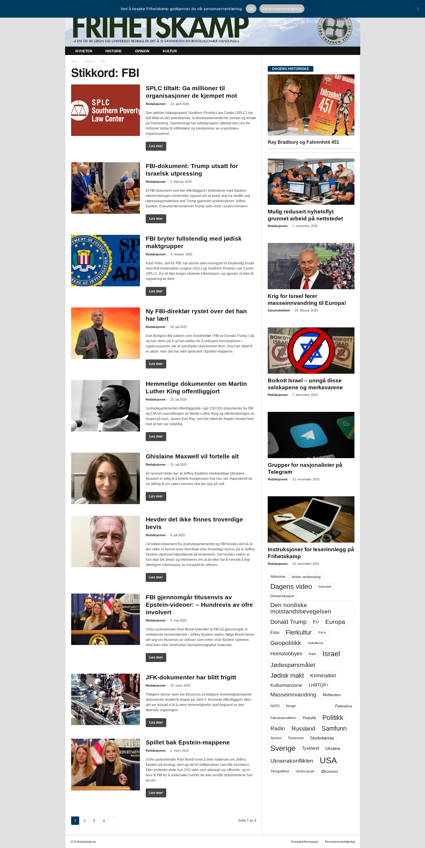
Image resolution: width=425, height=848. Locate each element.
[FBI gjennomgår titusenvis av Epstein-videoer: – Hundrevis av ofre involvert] (105, 619)
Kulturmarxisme (286, 685)
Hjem (74, 61)
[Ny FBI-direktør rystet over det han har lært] (105, 333)
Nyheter (83, 51)
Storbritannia (322, 738)
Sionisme (296, 738)
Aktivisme (277, 577)
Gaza (322, 632)
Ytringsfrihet (279, 771)
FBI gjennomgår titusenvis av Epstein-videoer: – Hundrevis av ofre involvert (199, 604)
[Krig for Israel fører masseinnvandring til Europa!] (311, 266)
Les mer (156, 146)
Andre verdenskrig (306, 577)
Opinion (142, 51)
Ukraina (332, 748)
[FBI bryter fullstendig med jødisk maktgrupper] (105, 260)
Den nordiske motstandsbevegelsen (300, 608)
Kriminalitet (323, 676)
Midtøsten (332, 694)
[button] (351, 51)
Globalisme (315, 643)
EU (316, 622)
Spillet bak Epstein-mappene (188, 742)
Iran (312, 653)
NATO (275, 706)
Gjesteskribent (279, 310)
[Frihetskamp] (212, 28)
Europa (335, 621)
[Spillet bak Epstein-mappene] (105, 764)
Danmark (324, 586)
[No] (418, 9)
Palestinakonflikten (283, 718)
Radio (277, 728)
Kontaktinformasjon (304, 841)
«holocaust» (305, 771)
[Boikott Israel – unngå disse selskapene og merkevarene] (311, 350)
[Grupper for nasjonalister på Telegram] (311, 435)
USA (328, 760)
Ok (251, 8)
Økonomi (329, 771)
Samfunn (334, 728)
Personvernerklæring (340, 841)
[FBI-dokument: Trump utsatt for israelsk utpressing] (105, 188)
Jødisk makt (287, 675)
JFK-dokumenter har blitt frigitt (191, 677)
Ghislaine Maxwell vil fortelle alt (192, 456)
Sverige (282, 748)
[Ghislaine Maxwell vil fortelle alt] (105, 478)
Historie (114, 51)
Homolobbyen (286, 654)
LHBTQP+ (319, 685)
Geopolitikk (285, 642)
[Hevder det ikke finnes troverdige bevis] (105, 541)
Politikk (332, 717)
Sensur (276, 738)
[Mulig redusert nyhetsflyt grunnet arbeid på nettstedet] (311, 181)
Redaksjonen (156, 104)
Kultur (170, 51)
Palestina (343, 706)
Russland (303, 728)
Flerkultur (299, 632)
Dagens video (291, 586)
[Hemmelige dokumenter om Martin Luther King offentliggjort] (105, 406)
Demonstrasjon (282, 596)
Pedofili (309, 718)
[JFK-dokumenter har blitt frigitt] (105, 699)
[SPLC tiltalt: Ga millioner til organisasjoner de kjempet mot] (105, 110)
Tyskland (310, 748)
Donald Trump (288, 622)
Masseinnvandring (293, 695)
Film (274, 632)
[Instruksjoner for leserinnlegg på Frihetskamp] (311, 519)
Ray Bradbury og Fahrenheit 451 (303, 142)
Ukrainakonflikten (291, 761)
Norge (291, 706)
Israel (331, 654)
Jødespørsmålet (292, 664)
